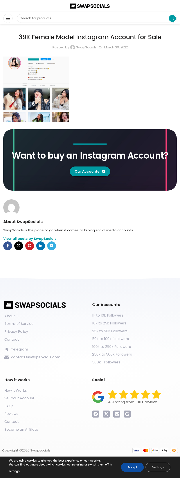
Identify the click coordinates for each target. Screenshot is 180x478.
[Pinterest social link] (29, 245)
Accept (132, 467)
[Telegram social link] (51, 245)
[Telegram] (95, 414)
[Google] (127, 414)
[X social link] (18, 245)
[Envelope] (116, 414)
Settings (158, 467)
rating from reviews (133, 402)
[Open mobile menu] (8, 18)
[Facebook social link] (7, 245)
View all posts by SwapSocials (29, 238)
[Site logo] (90, 6)
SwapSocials (86, 47)
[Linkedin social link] (40, 245)
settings (14, 471)
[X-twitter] (106, 414)
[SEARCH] (172, 18)
